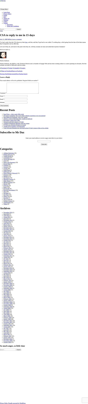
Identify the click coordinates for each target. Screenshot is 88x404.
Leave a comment (17, 39)
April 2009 (6, 296)
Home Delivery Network (10, 173)
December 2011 (7, 251)
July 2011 (6, 259)
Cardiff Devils (7, 156)
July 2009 (6, 291)
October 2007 (7, 323)
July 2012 (6, 242)
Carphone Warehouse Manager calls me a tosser (16, 123)
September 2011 (7, 255)
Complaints (6, 157)
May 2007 (6, 331)
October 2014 (7, 222)
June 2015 (6, 218)
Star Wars (6, 195)
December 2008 (7, 302)
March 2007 (6, 334)
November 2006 (7, 340)
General (5, 167)
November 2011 (7, 252)
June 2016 (6, 214)
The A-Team (6, 199)
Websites (5, 20)
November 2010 (7, 269)
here (26, 42)
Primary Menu (4, 9)
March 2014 (6, 225)
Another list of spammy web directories (14, 126)
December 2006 (7, 339)
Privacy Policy (7, 14)
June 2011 (6, 260)
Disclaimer (10, 24)
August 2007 (6, 327)
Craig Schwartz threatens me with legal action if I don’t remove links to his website (25, 128)
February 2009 (7, 299)
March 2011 (6, 263)
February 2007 (7, 336)
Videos (5, 204)
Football (5, 165)
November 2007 (7, 322)
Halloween (6, 171)
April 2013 (6, 234)
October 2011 (7, 254)
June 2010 (6, 276)
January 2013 (7, 235)
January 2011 (7, 266)
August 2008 (6, 308)
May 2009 (6, 294)
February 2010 (7, 280)
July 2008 (6, 310)
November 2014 (7, 220)
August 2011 (6, 257)
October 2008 (7, 305)
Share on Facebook (17, 71)
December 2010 (7, 268)
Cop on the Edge (8, 159)
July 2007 (6, 328)
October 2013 (7, 231)
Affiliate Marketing (8, 153)
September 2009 (7, 288)
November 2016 (7, 212)
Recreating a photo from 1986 (11, 120)
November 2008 (7, 303)
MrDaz (10, 39)
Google (5, 168)
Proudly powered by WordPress (17, 403)
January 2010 (7, 282)
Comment (3, 93)
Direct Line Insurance (9, 162)
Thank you (6, 18)
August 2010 (6, 272)
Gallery (5, 21)
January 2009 (7, 300)
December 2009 (7, 283)
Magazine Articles (8, 179)
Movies (5, 184)
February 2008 (7, 317)
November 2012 (7, 238)
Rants (5, 187)
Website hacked (8, 74)
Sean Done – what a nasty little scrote (13, 114)
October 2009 (7, 286)
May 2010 (6, 277)
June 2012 (6, 243)
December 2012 (7, 237)
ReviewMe (6, 188)
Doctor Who (6, 164)
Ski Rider (6, 193)
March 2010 (6, 279)
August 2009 (6, 289)
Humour (5, 174)
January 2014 (7, 226)
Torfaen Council (7, 201)
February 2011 (7, 265)
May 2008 (6, 313)
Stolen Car (6, 196)
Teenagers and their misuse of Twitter (13, 122)
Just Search (21, 74)
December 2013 (7, 228)
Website (2, 102)
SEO (4, 17)
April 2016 (6, 215)
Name (2, 96)
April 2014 (6, 223)
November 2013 (7, 229)
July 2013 (6, 232)
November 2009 (7, 285)
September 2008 (7, 306)
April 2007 (6, 333)
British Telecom (7, 154)
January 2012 (7, 249)
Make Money (7, 181)
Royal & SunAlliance (9, 190)
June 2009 (6, 293)
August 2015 (6, 217)
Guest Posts (6, 12)
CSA (1, 31)
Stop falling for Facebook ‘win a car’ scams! (15, 117)
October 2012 (7, 240)
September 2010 (7, 271)
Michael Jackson (7, 182)
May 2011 (6, 262)
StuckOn (5, 198)
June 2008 (6, 311)
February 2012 (7, 248)
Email (2, 99)
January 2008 (7, 319)
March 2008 (6, 316)
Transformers (7, 202)
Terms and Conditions (13, 26)
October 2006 (7, 342)
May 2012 (6, 245)
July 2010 (6, 274)
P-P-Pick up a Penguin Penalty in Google (14, 125)
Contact (5, 23)
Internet (5, 176)
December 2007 (7, 320)
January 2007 (7, 337)
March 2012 (6, 246)
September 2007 (7, 325)
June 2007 (6, 330)
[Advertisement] (7, 376)
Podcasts (5, 185)
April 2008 (6, 314)
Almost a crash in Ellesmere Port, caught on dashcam (17, 119)
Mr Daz (4, 4)
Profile (5, 15)
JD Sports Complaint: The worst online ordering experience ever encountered (24, 115)
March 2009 (6, 297)
